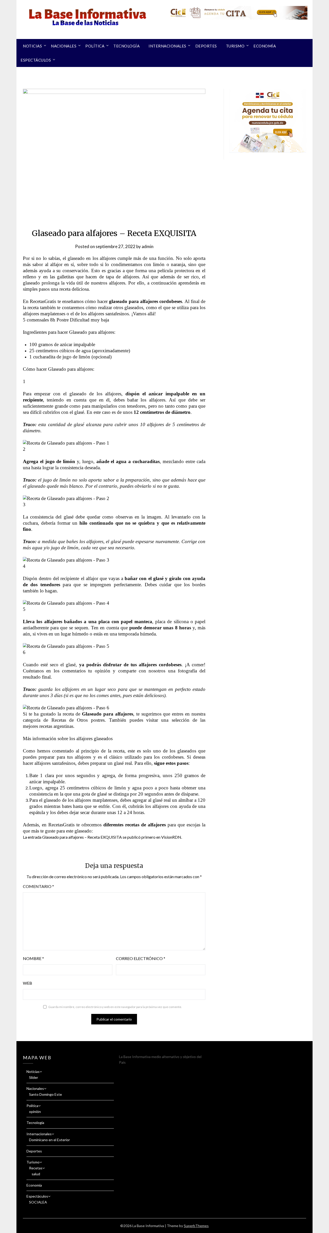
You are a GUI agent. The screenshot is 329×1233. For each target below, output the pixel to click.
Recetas (35, 1168)
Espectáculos (36, 60)
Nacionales (63, 46)
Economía (264, 46)
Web (27, 983)
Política (94, 46)
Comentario (38, 886)
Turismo (235, 46)
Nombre (33, 958)
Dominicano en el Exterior (49, 1140)
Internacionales (167, 46)
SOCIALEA (38, 1202)
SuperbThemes (196, 1226)
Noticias (32, 46)
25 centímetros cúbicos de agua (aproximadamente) (79, 350)
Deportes (206, 46)
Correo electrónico (140, 958)
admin (147, 246)
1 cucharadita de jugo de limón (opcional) (70, 356)
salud (36, 1174)
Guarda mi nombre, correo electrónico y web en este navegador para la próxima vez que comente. (115, 1007)
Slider (33, 1077)
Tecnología (126, 46)
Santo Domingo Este (45, 1094)
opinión (35, 1111)
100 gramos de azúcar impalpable (62, 344)
